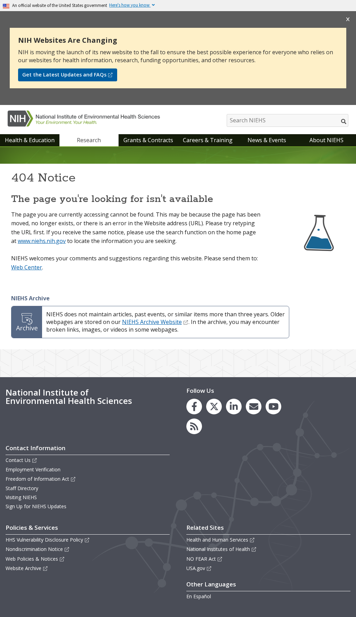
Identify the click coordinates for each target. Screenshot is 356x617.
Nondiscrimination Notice (34, 549)
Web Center (26, 267)
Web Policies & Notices (32, 558)
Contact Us (18, 460)
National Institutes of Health (218, 549)
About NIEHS (326, 140)
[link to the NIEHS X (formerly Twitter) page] (214, 406)
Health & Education (30, 140)
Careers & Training (208, 140)
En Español (198, 596)
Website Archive (23, 568)
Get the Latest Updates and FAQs (64, 74)
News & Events (267, 140)
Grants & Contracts (148, 140)
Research (89, 140)
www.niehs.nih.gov (42, 241)
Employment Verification (33, 469)
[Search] (344, 121)
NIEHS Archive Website (152, 322)
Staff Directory (22, 488)
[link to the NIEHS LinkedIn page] (234, 406)
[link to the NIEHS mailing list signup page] (253, 406)
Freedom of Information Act (37, 479)
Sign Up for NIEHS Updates (36, 506)
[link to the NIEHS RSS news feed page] (194, 426)
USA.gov (195, 568)
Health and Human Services (217, 539)
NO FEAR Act (201, 558)
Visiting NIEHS (21, 497)
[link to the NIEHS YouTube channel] (273, 406)
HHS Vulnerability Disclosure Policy (44, 539)
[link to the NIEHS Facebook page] (194, 406)
